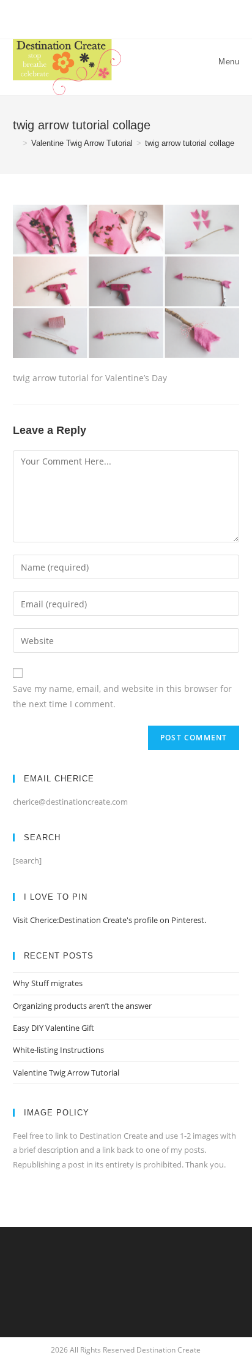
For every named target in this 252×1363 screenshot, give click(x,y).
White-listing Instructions (58, 1049)
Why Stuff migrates (48, 983)
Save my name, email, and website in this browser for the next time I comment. (122, 696)
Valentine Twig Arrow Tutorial (66, 1072)
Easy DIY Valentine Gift (53, 1027)
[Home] (16, 143)
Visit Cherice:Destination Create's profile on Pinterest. (109, 919)
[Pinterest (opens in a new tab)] (125, 17)
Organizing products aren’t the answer (82, 1005)
